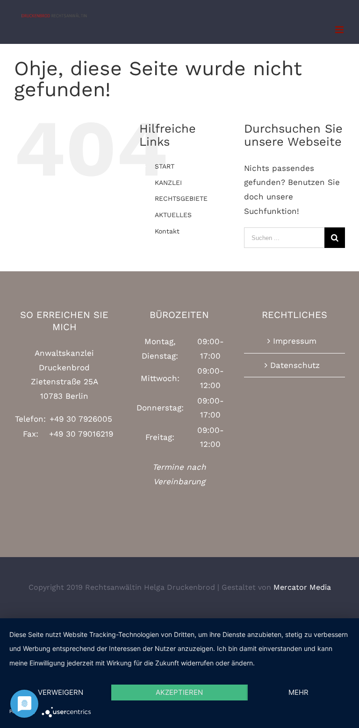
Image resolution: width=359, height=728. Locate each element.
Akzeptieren (179, 692)
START (164, 166)
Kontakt (167, 231)
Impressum (294, 341)
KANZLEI (168, 182)
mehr (298, 692)
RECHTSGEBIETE (181, 198)
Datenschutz (295, 365)
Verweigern (60, 692)
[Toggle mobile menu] (340, 30)
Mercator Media (302, 587)
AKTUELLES (173, 215)
